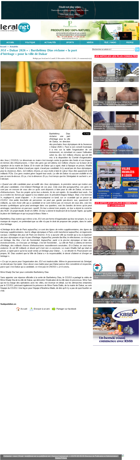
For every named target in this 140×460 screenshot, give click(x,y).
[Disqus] (46, 349)
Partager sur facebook (66, 309)
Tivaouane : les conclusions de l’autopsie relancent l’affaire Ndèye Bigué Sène (113, 151)
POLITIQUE (30, 42)
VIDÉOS (90, 42)
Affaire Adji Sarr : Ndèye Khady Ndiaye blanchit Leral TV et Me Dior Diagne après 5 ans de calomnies (115, 228)
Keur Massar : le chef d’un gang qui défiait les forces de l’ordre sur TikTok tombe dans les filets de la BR (115, 103)
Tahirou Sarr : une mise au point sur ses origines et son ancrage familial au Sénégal (115, 252)
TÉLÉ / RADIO (110, 42)
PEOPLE (129, 42)
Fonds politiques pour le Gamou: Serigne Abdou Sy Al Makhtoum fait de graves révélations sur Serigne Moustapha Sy (115, 126)
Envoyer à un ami (41, 309)
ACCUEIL (10, 42)
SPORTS (70, 42)
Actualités (14, 47)
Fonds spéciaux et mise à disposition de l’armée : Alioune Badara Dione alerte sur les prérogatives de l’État (114, 275)
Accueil (3, 47)
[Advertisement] (23, 144)
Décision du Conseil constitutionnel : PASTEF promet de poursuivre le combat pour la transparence (116, 300)
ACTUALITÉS (50, 42)
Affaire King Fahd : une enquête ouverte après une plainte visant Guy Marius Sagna (113, 79)
